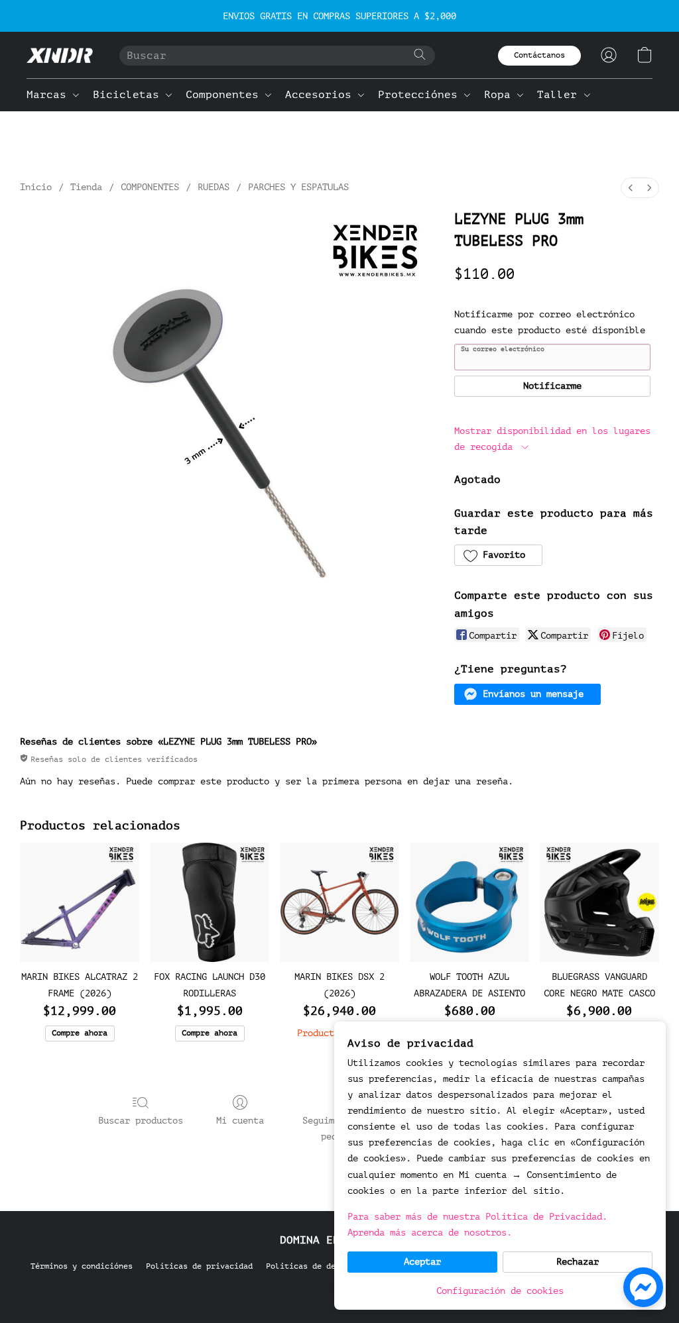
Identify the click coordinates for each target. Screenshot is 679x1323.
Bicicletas (129, 95)
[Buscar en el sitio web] (420, 54)
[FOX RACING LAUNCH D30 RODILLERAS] (209, 902)
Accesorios (321, 95)
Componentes (225, 95)
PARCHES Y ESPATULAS (298, 187)
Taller (560, 95)
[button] (60, 55)
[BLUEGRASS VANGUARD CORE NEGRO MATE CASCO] (599, 902)
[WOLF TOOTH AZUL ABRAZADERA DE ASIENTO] (469, 902)
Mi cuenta (240, 1121)
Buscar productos (140, 1121)
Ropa (500, 95)
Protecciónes (421, 95)
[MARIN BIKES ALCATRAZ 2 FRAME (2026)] (79, 902)
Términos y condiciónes (82, 1266)
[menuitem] (630, 187)
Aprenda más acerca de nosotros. (429, 1233)
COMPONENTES (150, 187)
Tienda (86, 187)
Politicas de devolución (319, 1266)
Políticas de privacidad (199, 1266)
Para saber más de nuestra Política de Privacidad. (477, 1217)
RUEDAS (213, 187)
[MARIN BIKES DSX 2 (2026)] (339, 902)
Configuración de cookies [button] (500, 1291)
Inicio (36, 187)
